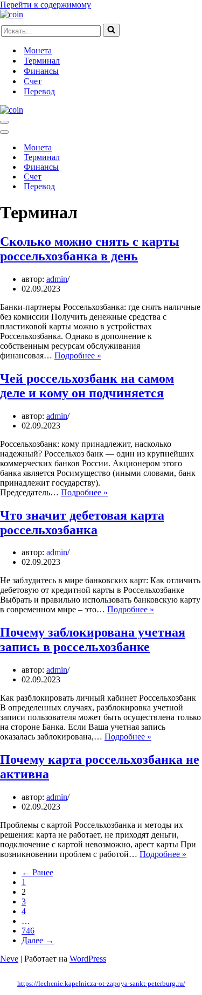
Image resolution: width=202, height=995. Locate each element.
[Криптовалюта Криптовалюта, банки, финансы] (11, 14)
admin (56, 279)
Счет (32, 81)
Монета (38, 50)
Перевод (39, 91)
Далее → (38, 940)
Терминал (42, 60)
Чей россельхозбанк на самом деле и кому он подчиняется (87, 385)
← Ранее (37, 872)
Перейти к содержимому (45, 4)
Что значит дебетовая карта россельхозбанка (82, 522)
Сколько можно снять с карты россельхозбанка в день (89, 248)
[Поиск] (111, 30)
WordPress (87, 958)
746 (28, 930)
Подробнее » (77, 355)
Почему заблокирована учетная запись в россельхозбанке (92, 639)
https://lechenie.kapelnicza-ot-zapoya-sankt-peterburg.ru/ (101, 983)
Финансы (41, 70)
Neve (9, 958)
